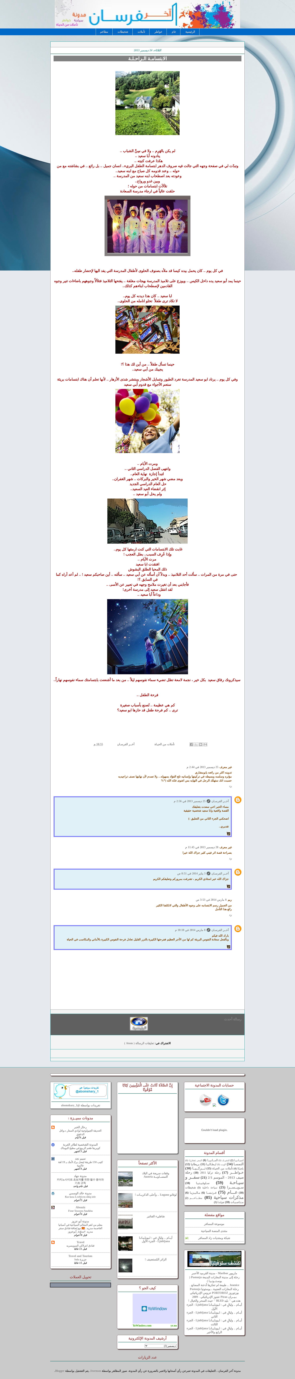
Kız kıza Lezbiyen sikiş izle (80, 1196)
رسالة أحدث (232, 1019)
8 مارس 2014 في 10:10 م (190, 930)
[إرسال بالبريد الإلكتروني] (205, 744)
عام (174, 31)
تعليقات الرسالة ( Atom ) (139, 1043)
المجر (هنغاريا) (195, 1160)
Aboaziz (80, 1207)
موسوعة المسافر (214, 1224)
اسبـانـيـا (239, 1160)
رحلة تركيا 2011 (210, 1172)
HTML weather (155, 1309)
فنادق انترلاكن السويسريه (80, 1245)
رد (230, 785)
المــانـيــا (212, 1160)
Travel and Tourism (80, 1256)
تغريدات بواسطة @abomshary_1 (80, 1105)
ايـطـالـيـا (211, 1164)
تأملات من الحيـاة (164, 744)
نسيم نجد (80, 1158)
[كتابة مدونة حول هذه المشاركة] (201, 744)
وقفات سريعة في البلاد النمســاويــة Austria (155, 1175)
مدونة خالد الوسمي (80, 1193)
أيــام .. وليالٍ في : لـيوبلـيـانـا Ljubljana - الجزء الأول (155, 1239)
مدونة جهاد (80, 1176)
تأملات (141, 31)
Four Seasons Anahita (80, 1210)
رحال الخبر (80, 1127)
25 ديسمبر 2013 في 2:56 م (189, 801)
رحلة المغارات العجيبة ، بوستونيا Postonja (214, 1289)
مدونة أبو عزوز (80, 1221)
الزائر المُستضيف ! (156, 1259)
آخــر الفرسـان (125, 744)
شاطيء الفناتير (156, 1216)
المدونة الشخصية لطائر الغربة (80, 1144)
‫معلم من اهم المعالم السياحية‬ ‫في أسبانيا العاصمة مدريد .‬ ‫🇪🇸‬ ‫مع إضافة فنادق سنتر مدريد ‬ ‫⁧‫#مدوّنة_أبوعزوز (80, 1228)
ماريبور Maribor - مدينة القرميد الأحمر (214, 1273)
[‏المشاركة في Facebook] (191, 744)
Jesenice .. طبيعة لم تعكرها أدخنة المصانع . (214, 1285)
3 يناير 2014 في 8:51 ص (191, 873)
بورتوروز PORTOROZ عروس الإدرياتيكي (214, 1292)
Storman (95, 1370)
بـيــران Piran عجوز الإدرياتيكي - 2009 (214, 1296)
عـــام (232, 1192)
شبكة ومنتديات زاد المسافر (214, 1238)
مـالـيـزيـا (195, 1192)
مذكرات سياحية (229, 1197)
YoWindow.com (142, 1325)
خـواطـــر (237, 1172)
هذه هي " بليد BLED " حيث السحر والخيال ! (214, 1300)
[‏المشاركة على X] (196, 744)
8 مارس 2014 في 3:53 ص (211, 899)
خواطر (158, 31)
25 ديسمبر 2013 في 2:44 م (202, 767)
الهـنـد (223, 1164)
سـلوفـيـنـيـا (203, 1183)
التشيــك (226, 1160)
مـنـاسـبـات (237, 1202)
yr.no (174, 1325)
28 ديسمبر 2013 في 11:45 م (201, 847)
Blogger (59, 1370)
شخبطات (123, 31)
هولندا (221, 1202)
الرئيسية (190, 31)
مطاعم (104, 31)
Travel (80, 1242)
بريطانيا (195, 1164)
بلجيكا (240, 1168)
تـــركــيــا (199, 1168)
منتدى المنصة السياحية (214, 1231)
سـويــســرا (235, 1187)
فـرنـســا (211, 1192)
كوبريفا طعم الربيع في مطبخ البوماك (80, 1148)
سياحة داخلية (209, 1187)
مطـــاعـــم (196, 1198)
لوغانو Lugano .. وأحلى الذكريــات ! (156, 1194)
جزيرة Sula (80, 1259)
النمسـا (239, 1164)
